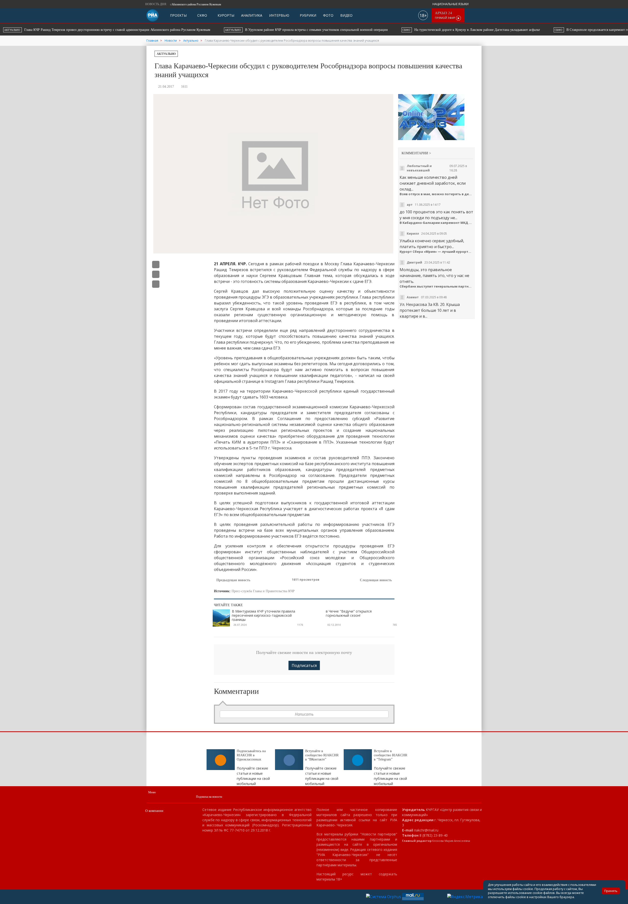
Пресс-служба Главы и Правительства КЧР (263, 591)
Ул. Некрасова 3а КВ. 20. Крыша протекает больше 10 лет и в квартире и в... (430, 310)
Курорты (225, 15)
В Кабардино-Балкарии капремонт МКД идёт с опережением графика (436, 223)
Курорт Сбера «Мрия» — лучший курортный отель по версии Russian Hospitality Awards (436, 252)
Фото (328, 15)
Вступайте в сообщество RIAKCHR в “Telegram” (390, 755)
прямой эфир (445, 15)
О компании (154, 811)
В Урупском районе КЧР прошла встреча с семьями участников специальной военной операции (115, 30)
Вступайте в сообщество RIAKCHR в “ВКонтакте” (322, 755)
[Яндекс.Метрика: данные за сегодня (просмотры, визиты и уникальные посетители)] (465, 897)
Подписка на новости (209, 796)
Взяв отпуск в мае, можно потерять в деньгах (436, 194)
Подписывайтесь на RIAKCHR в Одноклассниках (251, 755)
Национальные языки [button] (450, 4)
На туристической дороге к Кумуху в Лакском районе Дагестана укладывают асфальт (280, 30)
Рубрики (307, 15)
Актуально (166, 54)
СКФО (201, 15)
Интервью (279, 15)
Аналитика (251, 15)
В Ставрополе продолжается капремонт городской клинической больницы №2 (427, 30)
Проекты (178, 15)
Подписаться (304, 665)
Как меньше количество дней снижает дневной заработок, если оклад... (433, 183)
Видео (346, 15)
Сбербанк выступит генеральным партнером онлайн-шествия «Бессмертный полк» (436, 286)
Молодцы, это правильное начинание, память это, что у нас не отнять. (434, 275)
